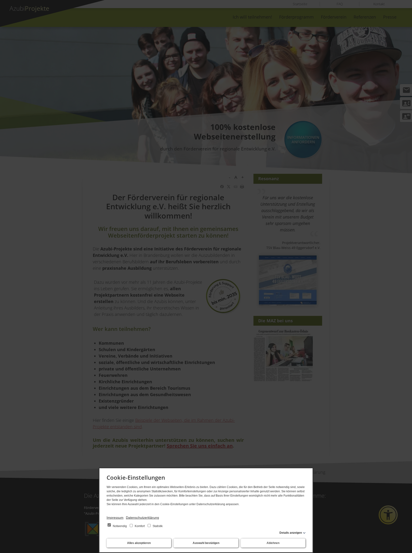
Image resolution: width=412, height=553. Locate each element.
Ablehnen (273, 543)
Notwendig (120, 526)
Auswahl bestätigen (206, 543)
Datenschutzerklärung (142, 517)
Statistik (157, 526)
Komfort (139, 526)
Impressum (115, 517)
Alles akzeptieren (139, 543)
